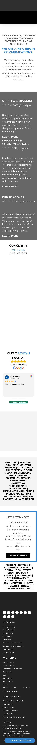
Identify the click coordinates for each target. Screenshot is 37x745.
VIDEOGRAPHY (17, 488)
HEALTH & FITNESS (19, 586)
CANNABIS (11, 580)
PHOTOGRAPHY (18, 486)
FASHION (9, 575)
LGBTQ (30, 583)
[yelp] (4, 616)
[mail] (8, 616)
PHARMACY (21, 572)
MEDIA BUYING (22, 473)
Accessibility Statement (16, 736)
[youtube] (21, 612)
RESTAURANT (21, 578)
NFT (9, 578)
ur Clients (20, 245)
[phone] (12, 616)
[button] (18, 726)
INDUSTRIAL (17, 583)
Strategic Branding (17, 101)
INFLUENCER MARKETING (17, 491)
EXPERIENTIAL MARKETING (18, 482)
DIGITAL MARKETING (18, 493)
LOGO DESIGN (25, 467)
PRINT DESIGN (14, 470)
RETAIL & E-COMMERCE (17, 566)
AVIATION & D (15, 588)
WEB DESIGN (26, 499)
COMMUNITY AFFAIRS (18, 478)
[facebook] (4, 612)
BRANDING (11, 462)
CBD (10, 572)
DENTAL (9, 570)
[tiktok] (17, 612)
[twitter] (8, 612)
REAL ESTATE (23, 570)
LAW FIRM (25, 567)
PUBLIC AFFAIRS (13, 197)
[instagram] (12, 612)
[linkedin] (25, 612)
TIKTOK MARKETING (15, 496)
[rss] (29, 612)
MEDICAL (11, 565)
